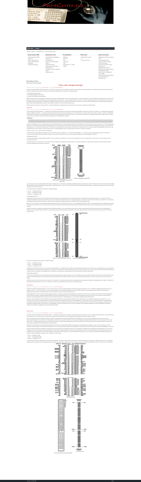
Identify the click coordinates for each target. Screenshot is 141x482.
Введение (65, 57)
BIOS (110, 302)
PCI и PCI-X (65, 58)
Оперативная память (50, 64)
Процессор (30, 58)
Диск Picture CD (102, 66)
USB (64, 63)
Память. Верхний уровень (33, 61)
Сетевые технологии (85, 60)
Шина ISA (29, 107)
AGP (64, 60)
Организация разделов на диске (105, 64)
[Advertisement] (70, 35)
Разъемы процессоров (103, 76)
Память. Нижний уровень (33, 60)
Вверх (113, 480)
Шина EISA (30, 311)
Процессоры (48, 58)
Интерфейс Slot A (102, 78)
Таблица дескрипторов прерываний (106, 75)
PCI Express (65, 61)
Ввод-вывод (30, 63)
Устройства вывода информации (52, 57)
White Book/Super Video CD (104, 67)
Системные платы (40, 51)
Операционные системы (86, 57)
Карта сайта (30, 48)
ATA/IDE (65, 66)
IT (81, 58)
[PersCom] (70, 23)
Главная (37, 48)
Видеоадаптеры (49, 67)
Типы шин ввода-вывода (70, 85)
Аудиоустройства (49, 72)
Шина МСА (30, 285)
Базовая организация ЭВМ (33, 57)
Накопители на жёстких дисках (52, 66)
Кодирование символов (33, 64)
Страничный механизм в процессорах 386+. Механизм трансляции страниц (105, 62)
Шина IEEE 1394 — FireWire (69, 64)
